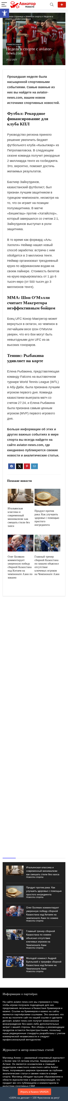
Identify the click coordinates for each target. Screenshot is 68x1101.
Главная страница (14, 16)
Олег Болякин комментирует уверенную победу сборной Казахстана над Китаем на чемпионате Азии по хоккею (20, 567)
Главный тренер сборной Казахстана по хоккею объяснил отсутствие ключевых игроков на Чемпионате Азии (40, 938)
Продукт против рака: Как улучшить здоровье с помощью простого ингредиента (47, 517)
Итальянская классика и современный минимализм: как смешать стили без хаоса (42, 871)
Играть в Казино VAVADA (34, 1091)
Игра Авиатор (62, 5)
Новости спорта (33, 16)
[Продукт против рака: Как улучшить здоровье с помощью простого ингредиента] (47, 491)
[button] (4, 13)
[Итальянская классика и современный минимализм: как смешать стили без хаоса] (20, 491)
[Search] (52, 4)
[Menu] (4, 4)
